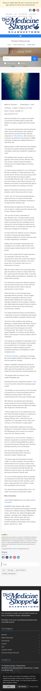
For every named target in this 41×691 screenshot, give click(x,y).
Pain (3, 570)
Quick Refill (33, 14)
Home (9, 45)
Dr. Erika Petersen (17, 136)
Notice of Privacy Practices (10, 653)
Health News (11, 63)
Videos (23, 63)
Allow (9, 686)
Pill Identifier (23, 14)
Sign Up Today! (22, 16)
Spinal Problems (20, 570)
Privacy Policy (34, 686)
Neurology (10, 570)
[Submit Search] (34, 58)
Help (15, 14)
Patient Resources (19, 45)
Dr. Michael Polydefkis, (11, 356)
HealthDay (15, 549)
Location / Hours (10, 16)
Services (4, 634)
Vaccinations (5, 641)
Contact (4, 643)
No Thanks (22, 686)
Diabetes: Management (9, 573)
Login (30, 16)
